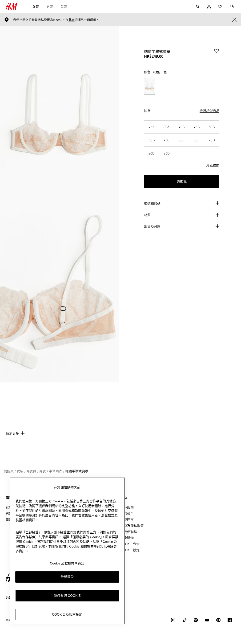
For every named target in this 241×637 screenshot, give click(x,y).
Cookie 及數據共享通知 (67, 563)
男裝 (49, 6)
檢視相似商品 (209, 110)
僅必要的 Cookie (67, 595)
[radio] (149, 86)
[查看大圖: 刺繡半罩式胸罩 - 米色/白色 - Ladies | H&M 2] (59, 293)
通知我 (182, 181)
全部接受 (67, 577)
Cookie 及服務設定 (67, 614)
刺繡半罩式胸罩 (76, 471)
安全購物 (127, 537)
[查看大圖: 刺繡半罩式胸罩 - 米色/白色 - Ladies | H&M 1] (59, 115)
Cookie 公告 (130, 543)
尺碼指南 (212, 165)
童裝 (63, 6)
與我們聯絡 (128, 531)
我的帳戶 (127, 513)
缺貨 (147, 111)
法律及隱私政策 (132, 525)
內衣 (42, 471)
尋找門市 (127, 519)
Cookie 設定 (130, 550)
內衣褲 (31, 471)
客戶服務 (127, 507)
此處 (71, 20)
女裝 (35, 6)
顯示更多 (12, 433)
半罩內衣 (55, 471)
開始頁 (9, 471)
